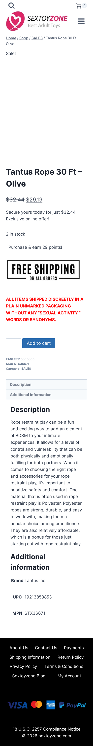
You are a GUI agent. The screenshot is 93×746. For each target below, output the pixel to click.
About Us (18, 647)
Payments (74, 647)
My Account (69, 675)
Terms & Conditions (63, 666)
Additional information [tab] (31, 394)
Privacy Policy (23, 666)
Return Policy (71, 657)
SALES (26, 368)
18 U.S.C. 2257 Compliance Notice (47, 729)
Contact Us (46, 647)
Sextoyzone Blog (28, 675)
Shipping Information (29, 657)
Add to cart (39, 343)
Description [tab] (20, 384)
